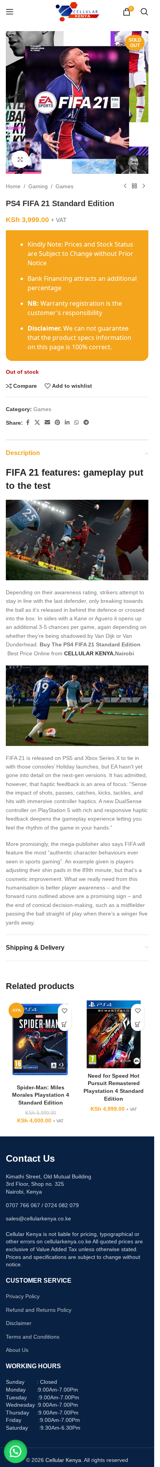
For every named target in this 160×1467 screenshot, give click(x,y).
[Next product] (143, 186)
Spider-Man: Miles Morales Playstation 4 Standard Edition (40, 1095)
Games (64, 186)
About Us (17, 1350)
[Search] (144, 11)
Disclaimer (18, 1323)
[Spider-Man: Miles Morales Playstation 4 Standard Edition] (40, 1040)
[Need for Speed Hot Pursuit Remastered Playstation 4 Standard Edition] (114, 1034)
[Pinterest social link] (57, 422)
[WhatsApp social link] (76, 422)
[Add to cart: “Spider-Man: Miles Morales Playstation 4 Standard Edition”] (64, 1024)
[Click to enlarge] (20, 159)
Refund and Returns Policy (38, 1310)
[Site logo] (77, 11)
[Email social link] (47, 422)
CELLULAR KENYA (88, 653)
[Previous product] (125, 186)
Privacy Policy (23, 1296)
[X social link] (37, 422)
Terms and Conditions (32, 1337)
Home (13, 186)
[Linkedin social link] (67, 422)
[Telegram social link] (86, 422)
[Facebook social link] (27, 422)
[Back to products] (134, 186)
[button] (15, 1451)
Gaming (38, 186)
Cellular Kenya (63, 1460)
